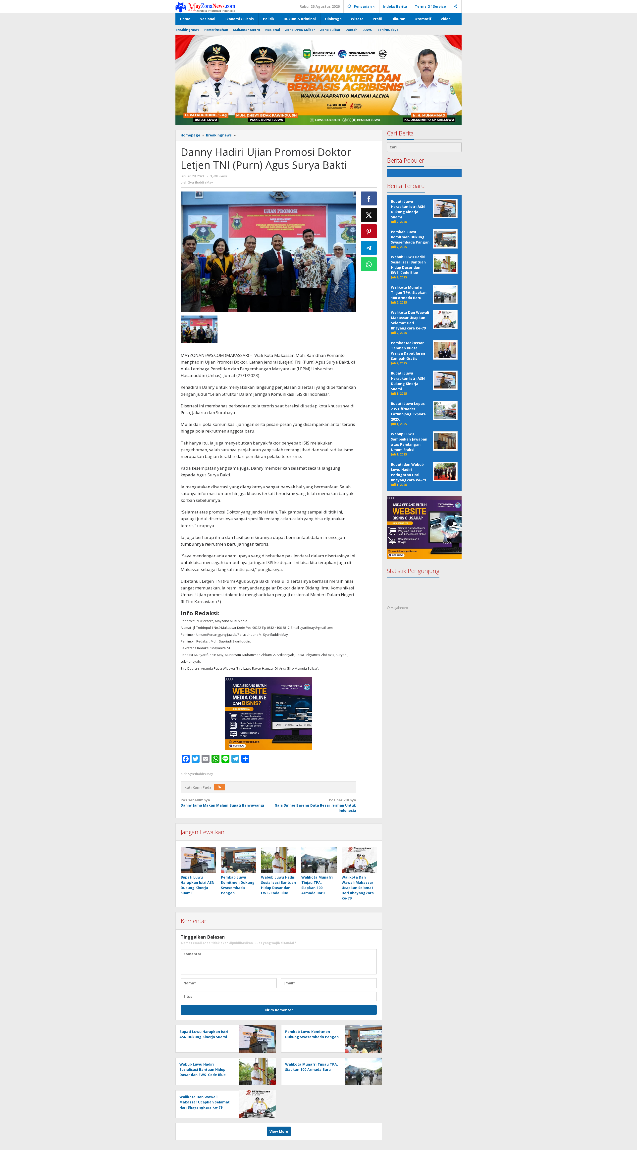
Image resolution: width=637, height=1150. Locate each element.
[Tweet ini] (369, 215)
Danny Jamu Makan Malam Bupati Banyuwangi (222, 803)
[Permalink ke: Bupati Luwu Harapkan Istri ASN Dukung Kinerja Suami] (198, 860)
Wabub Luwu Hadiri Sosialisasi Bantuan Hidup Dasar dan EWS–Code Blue (202, 1069)
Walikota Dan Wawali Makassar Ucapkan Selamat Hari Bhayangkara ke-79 (358, 887)
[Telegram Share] (369, 248)
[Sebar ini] (369, 198)
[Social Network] (456, 6)
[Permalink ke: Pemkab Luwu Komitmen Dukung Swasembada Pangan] (238, 860)
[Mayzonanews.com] (205, 6)
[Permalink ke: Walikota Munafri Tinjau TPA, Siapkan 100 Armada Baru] (319, 860)
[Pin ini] (369, 231)
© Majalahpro (397, 608)
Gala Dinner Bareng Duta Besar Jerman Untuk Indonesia (315, 805)
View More (278, 1131)
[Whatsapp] (369, 264)
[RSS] (219, 787)
